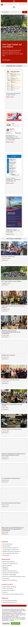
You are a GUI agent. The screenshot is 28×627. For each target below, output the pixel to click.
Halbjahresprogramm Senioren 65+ (12, 551)
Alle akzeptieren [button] (15, 623)
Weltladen (5, 567)
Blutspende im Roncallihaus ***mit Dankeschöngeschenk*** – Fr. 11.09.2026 (14, 138)
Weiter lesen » (10, 97)
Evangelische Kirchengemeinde (11, 572)
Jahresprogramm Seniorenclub (11, 549)
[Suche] (24, 12)
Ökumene (5, 592)
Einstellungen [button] (6, 623)
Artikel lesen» (6, 60)
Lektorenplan (6, 555)
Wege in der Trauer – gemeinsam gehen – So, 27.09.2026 (13, 230)
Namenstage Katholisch (9, 561)
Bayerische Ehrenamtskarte (10, 580)
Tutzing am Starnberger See (10, 563)
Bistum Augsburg (7, 565)
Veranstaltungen (14, 66)
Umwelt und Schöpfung (9, 590)
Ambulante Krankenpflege (9, 574)
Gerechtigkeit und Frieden (9, 586)
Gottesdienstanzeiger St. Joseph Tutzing (13, 94)
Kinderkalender (6, 546)
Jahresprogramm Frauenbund (10, 547)
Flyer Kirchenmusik (8, 544)
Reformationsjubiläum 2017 (10, 602)
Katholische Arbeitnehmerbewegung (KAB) (14, 576)
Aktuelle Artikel (14, 239)
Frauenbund (6, 578)
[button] (14, 1)
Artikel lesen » (5, 260)
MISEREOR (5, 569)
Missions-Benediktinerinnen (10, 571)
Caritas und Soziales (8, 588)
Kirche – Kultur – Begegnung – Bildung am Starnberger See (13, 179)
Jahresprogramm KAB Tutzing (10, 553)
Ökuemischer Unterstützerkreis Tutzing (13, 594)
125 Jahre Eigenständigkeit (10, 600)
